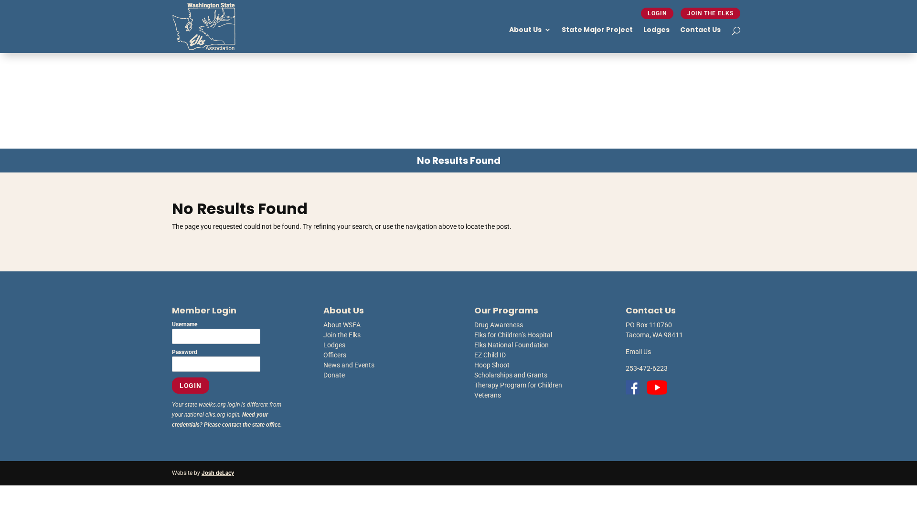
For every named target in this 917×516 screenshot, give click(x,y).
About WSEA (342, 325)
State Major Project (597, 29)
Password (184, 352)
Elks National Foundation (511, 345)
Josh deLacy (218, 473)
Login (657, 13)
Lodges (656, 29)
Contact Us (700, 29)
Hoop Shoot (492, 365)
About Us (525, 29)
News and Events (348, 365)
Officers (334, 355)
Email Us (638, 351)
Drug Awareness (498, 325)
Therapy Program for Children (518, 385)
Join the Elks (710, 13)
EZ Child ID (490, 355)
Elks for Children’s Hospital (513, 335)
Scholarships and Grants (510, 375)
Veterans (487, 395)
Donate (334, 375)
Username (184, 324)
